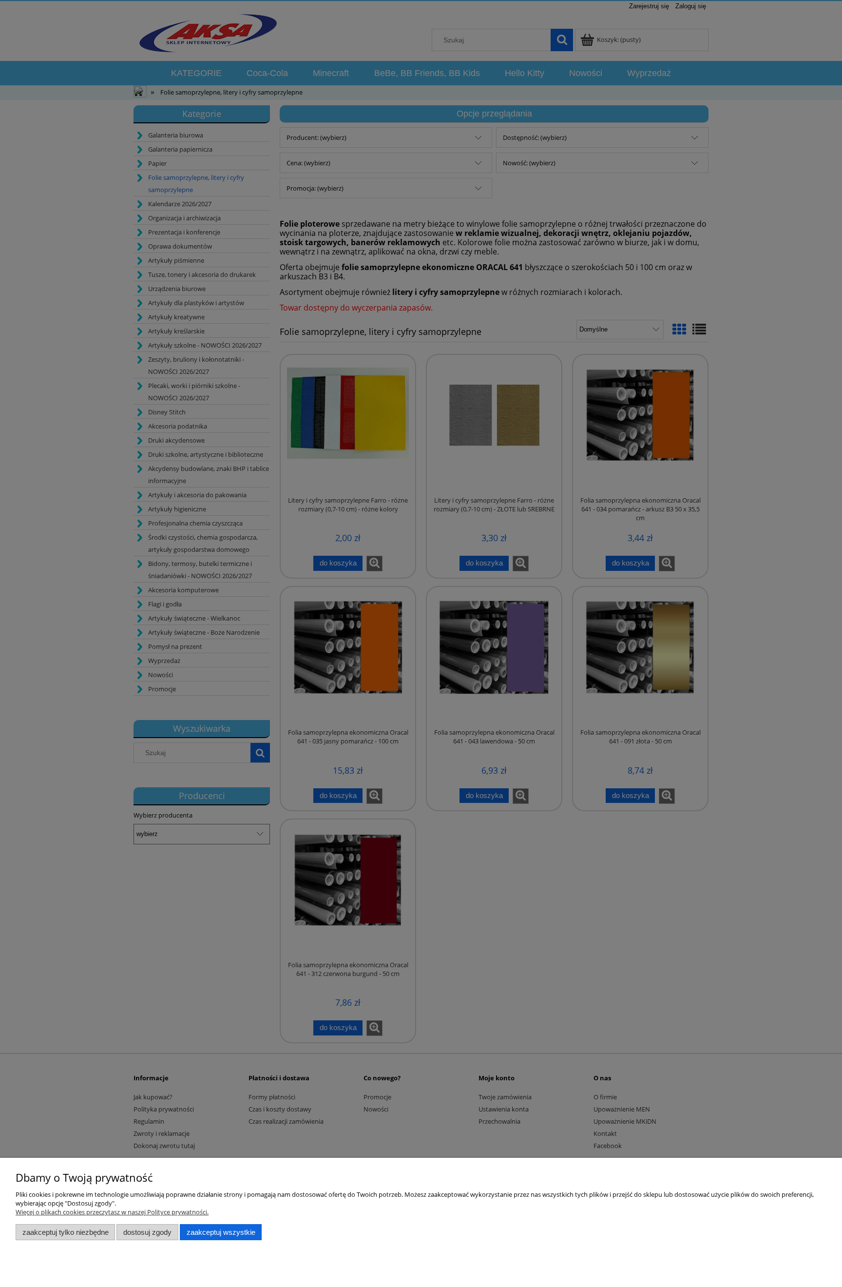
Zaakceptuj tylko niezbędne (65, 1232)
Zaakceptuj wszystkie (221, 1232)
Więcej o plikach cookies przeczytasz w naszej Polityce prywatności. (112, 1212)
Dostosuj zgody (147, 1232)
